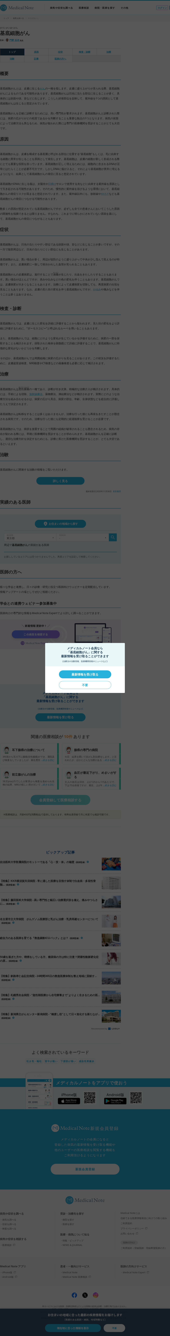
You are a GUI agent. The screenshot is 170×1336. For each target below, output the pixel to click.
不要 (85, 685)
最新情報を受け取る (85, 674)
